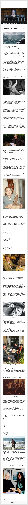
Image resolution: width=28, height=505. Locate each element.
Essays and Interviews (10, 23)
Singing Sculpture (5, 23)
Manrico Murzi (6, 496)
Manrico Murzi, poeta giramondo (10, 28)
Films (20, 23)
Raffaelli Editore (18, 496)
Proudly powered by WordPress (14, 502)
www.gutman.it (7, 4)
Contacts (23, 23)
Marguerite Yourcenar (10, 496)
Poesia (16, 496)
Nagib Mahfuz (13, 496)
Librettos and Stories (16, 23)
